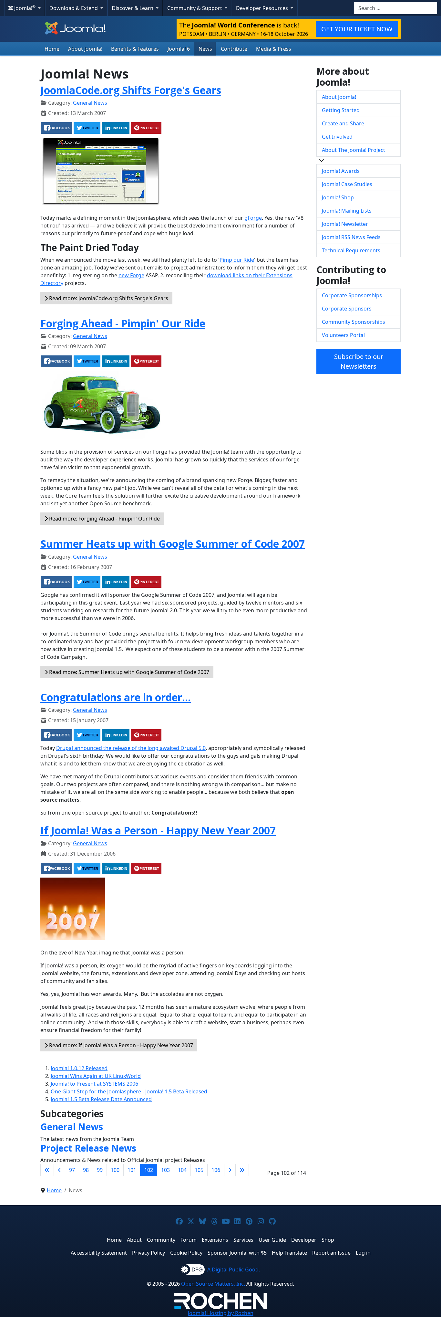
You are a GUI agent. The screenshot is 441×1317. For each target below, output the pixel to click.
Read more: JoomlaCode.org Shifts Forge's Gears (108, 298)
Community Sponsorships (353, 321)
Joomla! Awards (341, 170)
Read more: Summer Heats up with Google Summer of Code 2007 (128, 672)
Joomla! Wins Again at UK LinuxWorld (96, 1076)
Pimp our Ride (237, 259)
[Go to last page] (242, 1170)
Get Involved (337, 136)
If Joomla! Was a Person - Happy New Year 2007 (158, 830)
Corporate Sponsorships (352, 295)
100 (115, 1170)
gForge (253, 217)
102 (148, 1170)
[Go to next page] (230, 1170)
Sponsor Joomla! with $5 (237, 1252)
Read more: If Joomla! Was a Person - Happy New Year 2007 (120, 1045)
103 (165, 1170)
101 (132, 1170)
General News (90, 102)
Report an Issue (331, 1252)
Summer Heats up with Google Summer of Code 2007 (172, 544)
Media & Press (273, 48)
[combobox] (395, 8)
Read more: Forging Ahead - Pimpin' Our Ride (104, 518)
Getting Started (341, 110)
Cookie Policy (186, 1252)
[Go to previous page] (59, 1170)
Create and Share (343, 123)
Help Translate (289, 1252)
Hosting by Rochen (220, 1313)
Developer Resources (262, 8)
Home (52, 48)
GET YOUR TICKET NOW (357, 29)
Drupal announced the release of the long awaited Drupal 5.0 (131, 748)
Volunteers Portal (343, 335)
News (205, 48)
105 (199, 1170)
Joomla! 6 (179, 48)
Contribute (234, 48)
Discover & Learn (133, 8)
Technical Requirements (351, 250)
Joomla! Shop (338, 197)
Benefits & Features (135, 48)
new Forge (131, 275)
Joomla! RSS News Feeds (351, 237)
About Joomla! (85, 48)
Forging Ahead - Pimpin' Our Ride (122, 323)
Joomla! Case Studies (347, 184)
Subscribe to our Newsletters (358, 361)
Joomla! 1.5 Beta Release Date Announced (101, 1099)
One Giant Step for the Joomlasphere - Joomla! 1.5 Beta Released (129, 1091)
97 (72, 1170)
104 (182, 1170)
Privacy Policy (148, 1252)
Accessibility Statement (99, 1252)
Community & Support (195, 8)
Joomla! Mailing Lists (347, 210)
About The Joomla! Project (353, 149)
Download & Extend (74, 8)
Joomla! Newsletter (345, 223)
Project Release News (88, 1148)
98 (86, 1170)
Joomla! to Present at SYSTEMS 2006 (94, 1083)
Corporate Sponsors (347, 308)
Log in (363, 1252)
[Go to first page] (47, 1170)
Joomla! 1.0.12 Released (79, 1068)
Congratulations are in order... (115, 697)
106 (215, 1170)
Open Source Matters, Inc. (213, 1283)
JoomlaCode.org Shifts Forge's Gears (130, 90)
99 (100, 1170)
